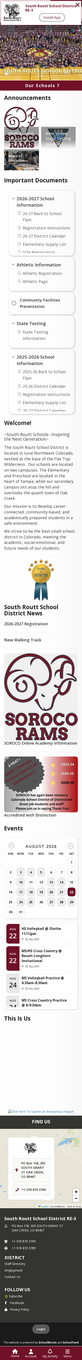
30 (10, 912)
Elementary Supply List (44, 244)
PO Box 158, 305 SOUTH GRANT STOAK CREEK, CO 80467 (37, 1228)
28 (61, 902)
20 (51, 892)
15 (71, 882)
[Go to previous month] (11, 845)
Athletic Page (35, 281)
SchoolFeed (71, 1342)
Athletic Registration (42, 273)
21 (61, 892)
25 (31, 902)
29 (71, 902)
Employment (14, 1270)
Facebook (17, 1303)
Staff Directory (15, 1264)
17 (21, 892)
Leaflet (45, 1206)
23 (10, 902)
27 (51, 902)
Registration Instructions (46, 227)
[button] (76, 1192)
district (15, 1258)
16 (10, 892)
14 (61, 882)
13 (51, 882)
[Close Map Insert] (71, 1141)
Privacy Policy (19, 1309)
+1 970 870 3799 (34, 1190)
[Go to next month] (70, 845)
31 (21, 912)
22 (71, 892)
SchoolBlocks (47, 1342)
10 (21, 882)
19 (41, 892)
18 (31, 892)
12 (41, 882)
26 (41, 902)
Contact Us (12, 1277)
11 (31, 882)
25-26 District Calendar (44, 386)
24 (21, 902)
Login (41, 1329)
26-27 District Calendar (44, 236)
